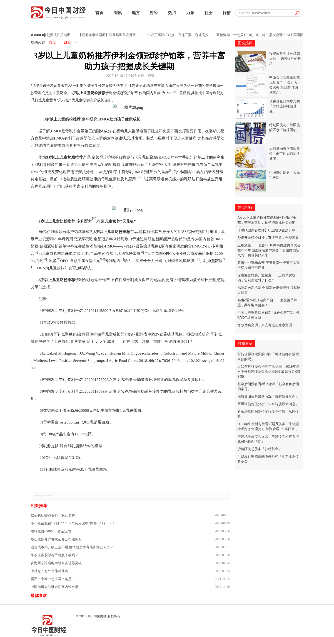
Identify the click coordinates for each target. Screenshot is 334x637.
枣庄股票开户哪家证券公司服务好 (56, 539)
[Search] (297, 13)
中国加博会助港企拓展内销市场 (54, 587)
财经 (154, 12)
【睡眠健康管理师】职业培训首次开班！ (98, 35)
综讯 (118, 12)
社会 (208, 12)
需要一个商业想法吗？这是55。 (55, 579)
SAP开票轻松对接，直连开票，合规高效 (167, 35)
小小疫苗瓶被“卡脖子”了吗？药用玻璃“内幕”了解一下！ (73, 523)
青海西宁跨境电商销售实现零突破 (56, 563)
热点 (172, 12)
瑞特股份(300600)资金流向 (51, 531)
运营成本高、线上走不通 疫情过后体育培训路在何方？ (72, 547)
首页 (99, 12)
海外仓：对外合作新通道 (49, 571)
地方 (136, 12)
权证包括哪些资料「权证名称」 (54, 515)
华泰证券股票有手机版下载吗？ (54, 555)
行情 (227, 12)
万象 (190, 12)
